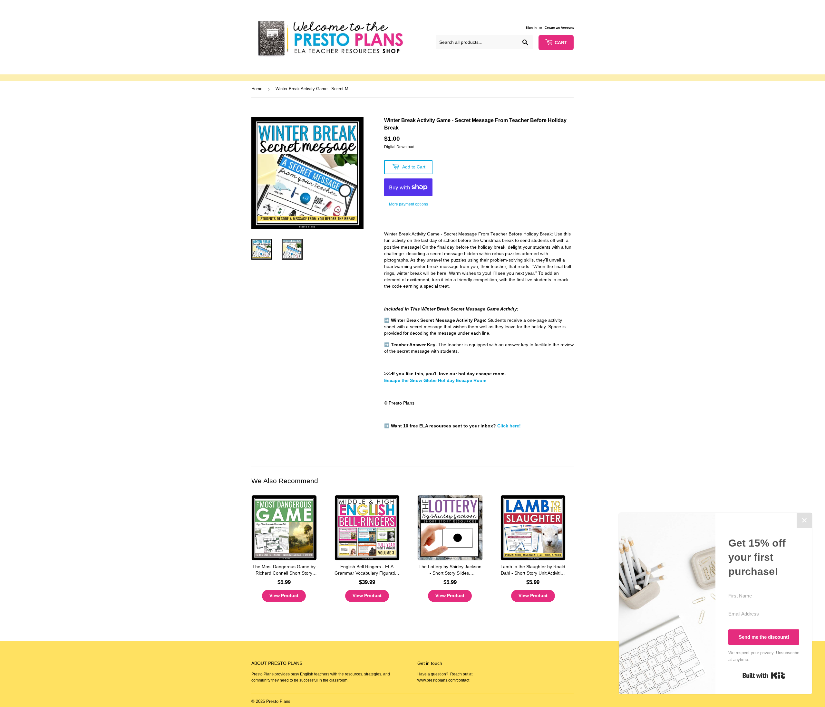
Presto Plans (278, 701)
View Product (283, 595)
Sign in (531, 27)
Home (256, 88)
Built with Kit (763, 675)
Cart (561, 42)
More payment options (408, 204)
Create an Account (559, 27)
